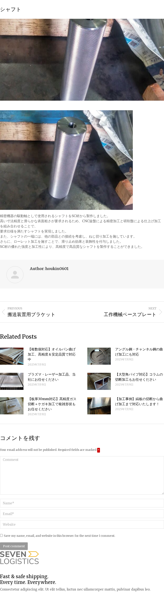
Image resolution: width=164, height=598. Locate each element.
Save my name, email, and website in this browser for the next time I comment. (59, 536)
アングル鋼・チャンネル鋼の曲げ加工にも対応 (139, 351)
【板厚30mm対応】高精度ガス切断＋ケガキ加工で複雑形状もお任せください (52, 404)
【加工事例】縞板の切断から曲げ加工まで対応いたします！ (139, 401)
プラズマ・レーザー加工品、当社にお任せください (52, 377)
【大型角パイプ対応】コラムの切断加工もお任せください (139, 377)
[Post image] (11, 356)
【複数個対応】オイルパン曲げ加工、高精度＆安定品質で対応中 (52, 354)
